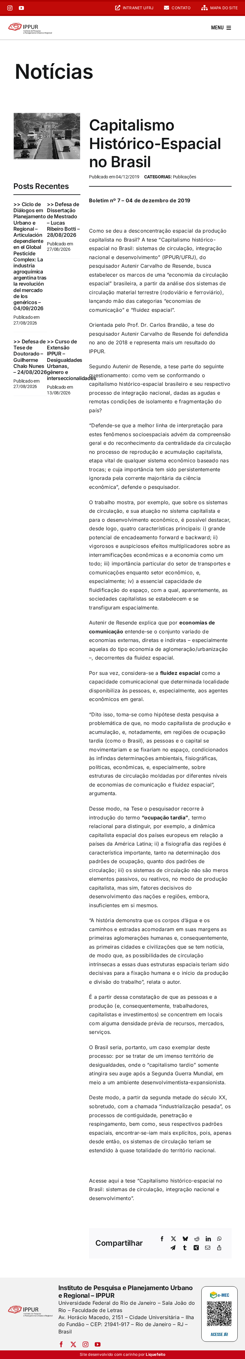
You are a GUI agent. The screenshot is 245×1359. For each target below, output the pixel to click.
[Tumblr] (184, 1247)
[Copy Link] (219, 1247)
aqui (113, 1180)
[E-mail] (207, 1247)
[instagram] (9, 8)
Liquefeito (155, 1354)
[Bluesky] (185, 1239)
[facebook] (61, 1344)
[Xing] (196, 1247)
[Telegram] (173, 1247)
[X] (173, 1239)
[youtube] (21, 8)
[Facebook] (162, 1239)
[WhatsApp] (219, 1239)
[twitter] (73, 1344)
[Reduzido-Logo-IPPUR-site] (30, 23)
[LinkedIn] (208, 1239)
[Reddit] (197, 1239)
